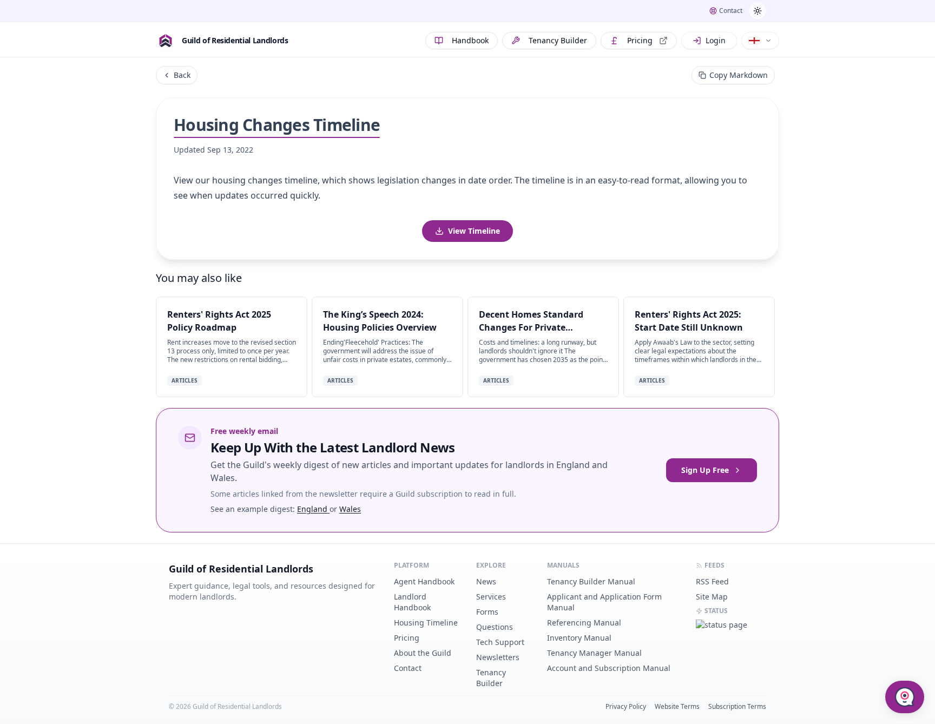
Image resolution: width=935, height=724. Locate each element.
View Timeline (474, 231)
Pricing (640, 40)
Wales (350, 509)
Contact (408, 668)
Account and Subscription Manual (608, 668)
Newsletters (497, 657)
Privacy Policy (625, 706)
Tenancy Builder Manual (591, 581)
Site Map (712, 596)
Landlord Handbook (412, 602)
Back (182, 75)
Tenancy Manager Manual (594, 653)
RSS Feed (712, 581)
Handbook (470, 40)
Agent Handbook (424, 581)
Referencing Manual (584, 622)
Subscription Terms (737, 706)
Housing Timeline (426, 622)
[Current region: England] (760, 40)
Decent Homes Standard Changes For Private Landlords (531, 327)
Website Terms (677, 706)
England (313, 509)
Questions (494, 627)
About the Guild (422, 653)
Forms (487, 612)
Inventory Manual (579, 638)
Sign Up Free (705, 470)
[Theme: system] (757, 10)
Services (491, 596)
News (486, 581)
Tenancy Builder (558, 40)
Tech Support (500, 642)
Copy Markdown (738, 75)
